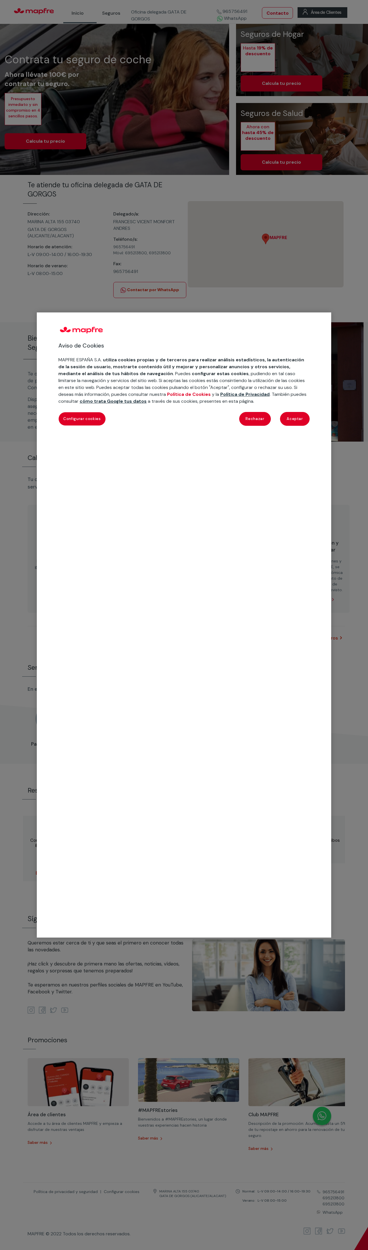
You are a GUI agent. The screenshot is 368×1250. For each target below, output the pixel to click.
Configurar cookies (82, 419)
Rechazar (255, 419)
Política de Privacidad (245, 395)
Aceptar (295, 419)
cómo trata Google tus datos (113, 401)
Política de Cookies (189, 395)
